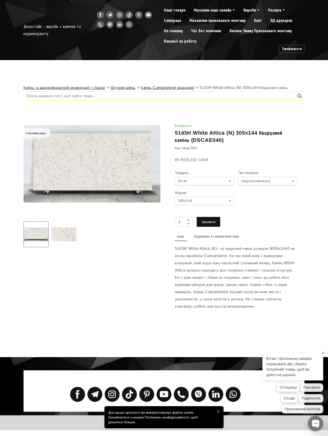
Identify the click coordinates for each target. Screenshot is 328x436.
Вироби (249, 10)
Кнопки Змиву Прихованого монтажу (261, 30)
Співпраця (172, 20)
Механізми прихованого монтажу (217, 20)
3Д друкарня (281, 20)
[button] (100, 15)
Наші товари (174, 10)
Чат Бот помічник (206, 30)
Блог (258, 20)
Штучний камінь (123, 88)
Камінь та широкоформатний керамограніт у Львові (64, 88)
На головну (173, 30)
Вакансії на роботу (180, 41)
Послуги (274, 10)
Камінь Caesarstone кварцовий (167, 88)
